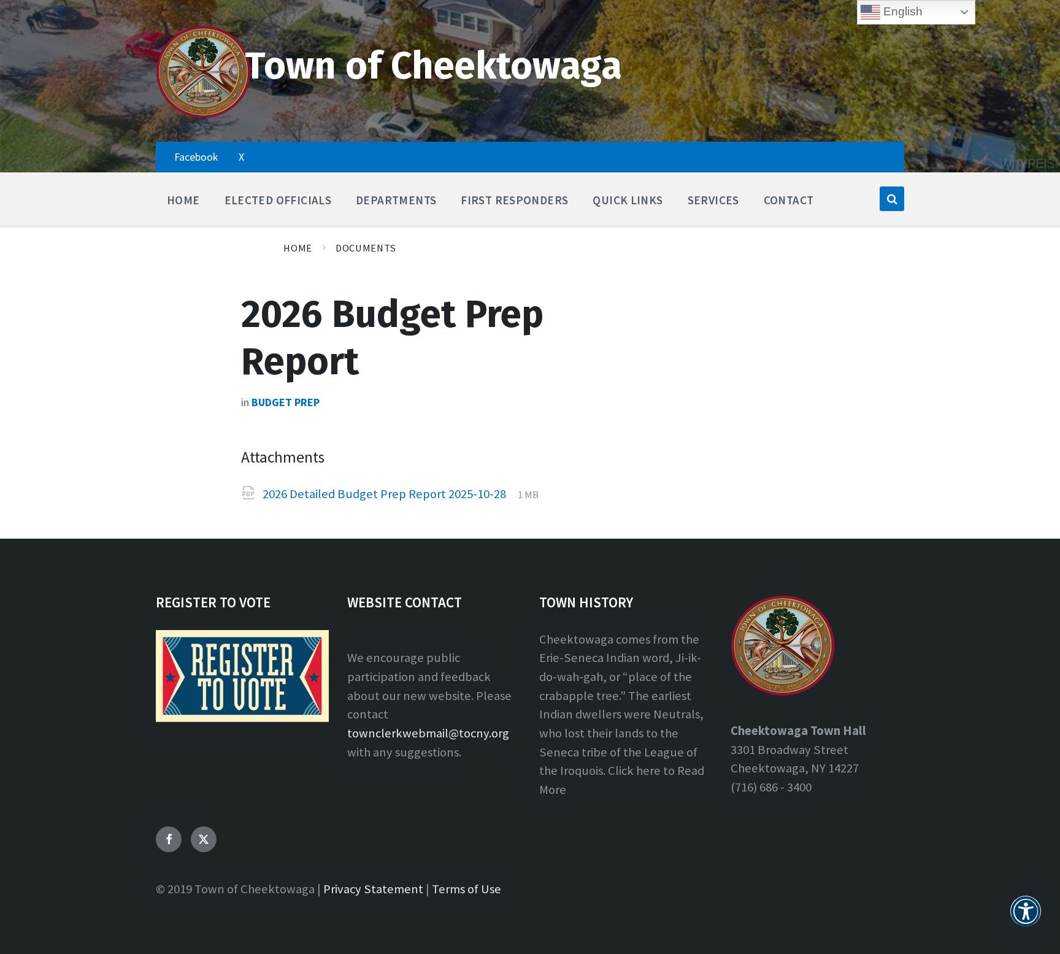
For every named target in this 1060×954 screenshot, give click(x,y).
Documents (366, 248)
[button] (1025, 918)
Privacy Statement (373, 889)
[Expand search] (892, 199)
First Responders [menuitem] (514, 200)
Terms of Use (466, 889)
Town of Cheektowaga (433, 66)
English (901, 11)
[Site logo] (203, 115)
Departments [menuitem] (396, 200)
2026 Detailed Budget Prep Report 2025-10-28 (386, 494)
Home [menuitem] (183, 200)
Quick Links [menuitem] (627, 200)
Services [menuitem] (713, 200)
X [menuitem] (241, 157)
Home (297, 248)
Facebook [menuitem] (196, 157)
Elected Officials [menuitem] (278, 200)
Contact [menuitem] (789, 200)
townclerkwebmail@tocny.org (428, 733)
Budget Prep (286, 402)
